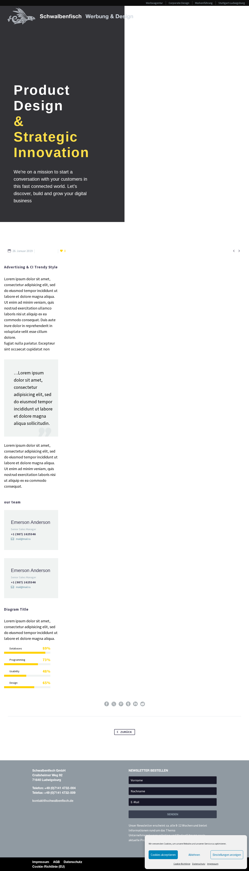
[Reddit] (142, 704)
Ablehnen (194, 855)
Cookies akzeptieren (163, 855)
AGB (56, 862)
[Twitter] (113, 704)
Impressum (212, 863)
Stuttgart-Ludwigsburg (231, 3)
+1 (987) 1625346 (23, 534)
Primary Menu (238, 16)
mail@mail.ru (23, 539)
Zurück (126, 732)
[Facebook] (106, 704)
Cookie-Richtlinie (182, 863)
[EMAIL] (173, 802)
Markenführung (204, 3)
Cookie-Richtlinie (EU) (48, 866)
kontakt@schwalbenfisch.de (52, 800)
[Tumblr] (128, 704)
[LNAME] (173, 792)
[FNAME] (173, 781)
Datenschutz (198, 863)
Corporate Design (179, 3)
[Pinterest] (121, 704)
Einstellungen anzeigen (227, 855)
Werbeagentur (154, 3)
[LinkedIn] (135, 704)
